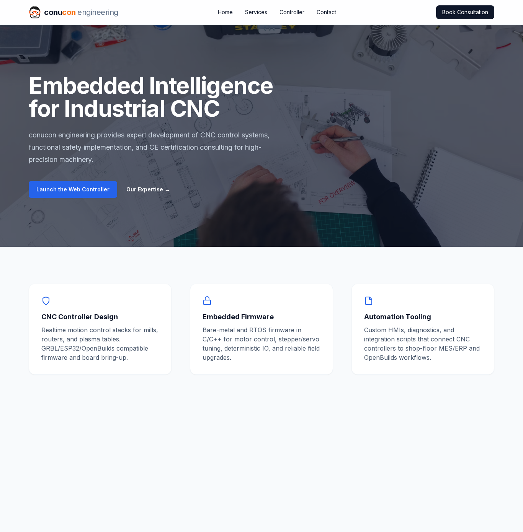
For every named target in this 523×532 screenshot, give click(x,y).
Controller (291, 12)
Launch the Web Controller (73, 189)
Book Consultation (465, 12)
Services (256, 12)
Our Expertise (148, 189)
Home (225, 12)
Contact (326, 12)
